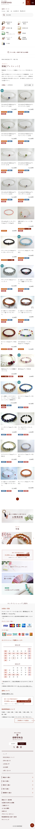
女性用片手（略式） (25, 23)
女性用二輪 (9, 28)
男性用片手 (22, 11)
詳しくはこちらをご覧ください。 (25, 686)
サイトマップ (5, 819)
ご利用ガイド (5, 805)
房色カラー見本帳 (7, 800)
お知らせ (4, 811)
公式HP (13, 743)
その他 (8, 43)
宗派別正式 (25, 28)
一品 (11, 11)
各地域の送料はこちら (7, 693)
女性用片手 (16, 11)
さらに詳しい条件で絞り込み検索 (19, 52)
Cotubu (3, 11)
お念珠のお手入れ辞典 (8, 802)
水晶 (8, 11)
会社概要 (5, 767)
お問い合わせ (7, 770)
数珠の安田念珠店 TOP (7, 59)
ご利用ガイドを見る (23, 720)
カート (28, 3)
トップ (5, 754)
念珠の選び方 (7, 760)
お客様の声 (6, 764)
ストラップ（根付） (9, 38)
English (22, 743)
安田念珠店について (9, 757)
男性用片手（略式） (9, 23)
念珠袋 (24, 33)
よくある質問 (5, 808)
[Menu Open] (32, 2)
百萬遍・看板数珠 (24, 38)
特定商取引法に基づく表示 (9, 817)
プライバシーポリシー (8, 814)
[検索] (4, 15)
